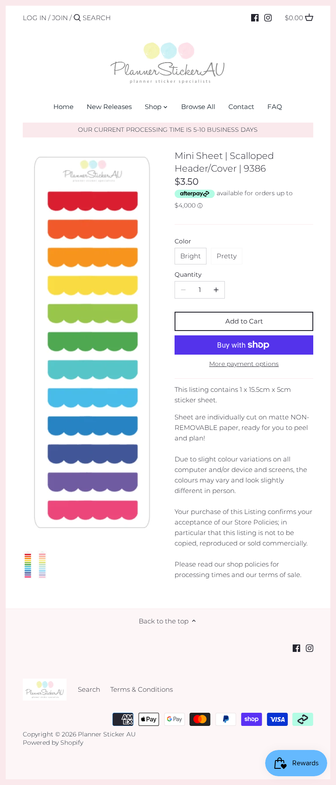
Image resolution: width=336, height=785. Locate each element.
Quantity (188, 274)
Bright (190, 256)
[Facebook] (255, 17)
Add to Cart (244, 321)
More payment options (244, 364)
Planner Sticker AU (107, 734)
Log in (34, 18)
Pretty (227, 256)
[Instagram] (268, 17)
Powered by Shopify (53, 742)
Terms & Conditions (141, 689)
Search (89, 689)
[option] (28, 565)
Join (60, 18)
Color (183, 241)
